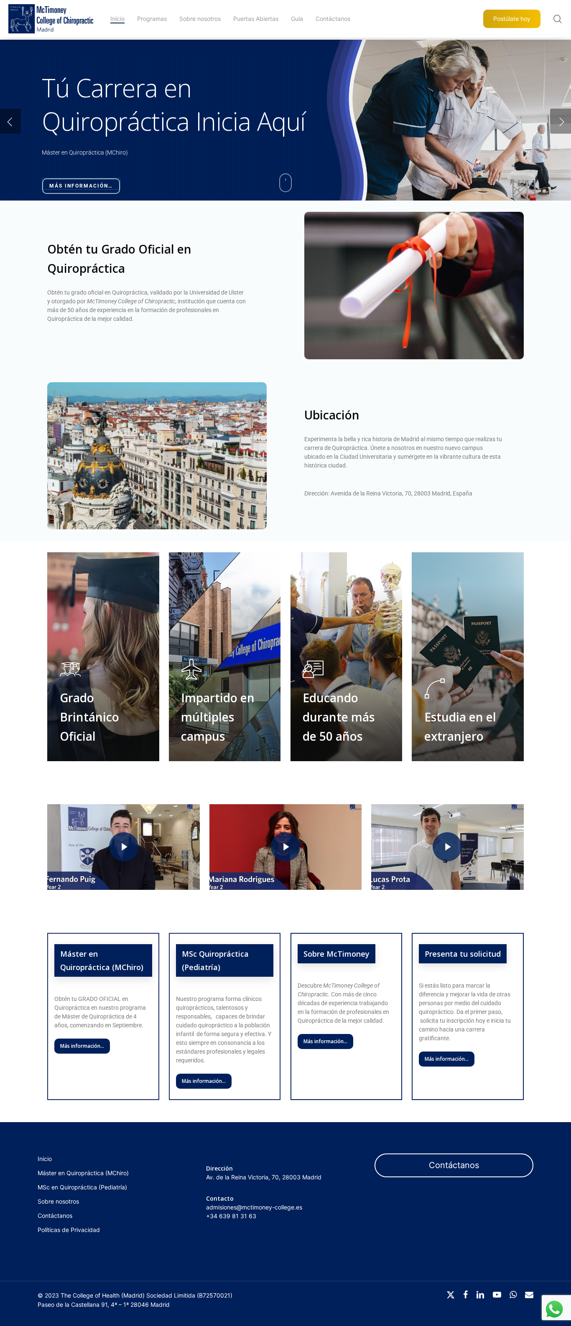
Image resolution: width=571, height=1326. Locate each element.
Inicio (45, 1158)
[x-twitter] (450, 1295)
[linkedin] (480, 1295)
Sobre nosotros (58, 1201)
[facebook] (465, 1295)
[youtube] (497, 1295)
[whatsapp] (513, 1295)
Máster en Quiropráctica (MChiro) (83, 1172)
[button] (325, 1041)
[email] (529, 1295)
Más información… (81, 186)
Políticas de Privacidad (69, 1229)
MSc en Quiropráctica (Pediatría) (82, 1187)
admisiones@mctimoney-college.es (254, 1207)
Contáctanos (55, 1215)
